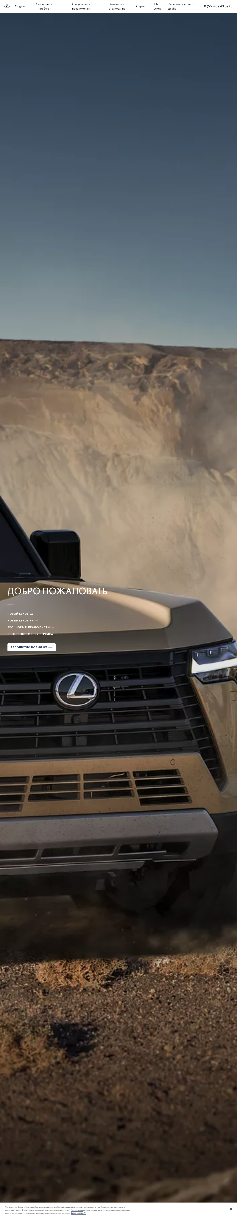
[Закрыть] (231, 1209)
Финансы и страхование (117, 6)
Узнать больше (77, 1213)
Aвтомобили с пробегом (45, 6)
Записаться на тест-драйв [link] (181, 6)
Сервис (141, 6)
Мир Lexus (157, 6)
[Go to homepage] (7, 6)
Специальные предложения (81, 6)
